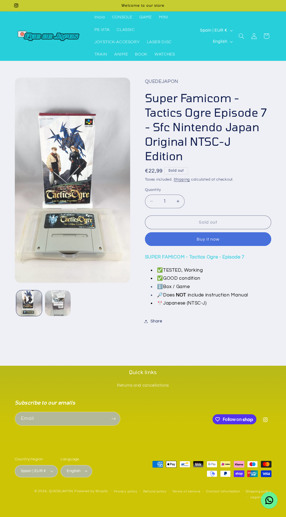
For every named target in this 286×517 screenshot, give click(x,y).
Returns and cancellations (143, 385)
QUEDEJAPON (61, 491)
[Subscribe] (113, 418)
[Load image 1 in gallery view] (29, 303)
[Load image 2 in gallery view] (58, 303)
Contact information (223, 491)
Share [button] (156, 321)
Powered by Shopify (91, 491)
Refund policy (155, 491)
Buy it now (208, 239)
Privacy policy (125, 491)
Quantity (153, 190)
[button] (241, 36)
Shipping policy (258, 491)
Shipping (182, 179)
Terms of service (186, 491)
